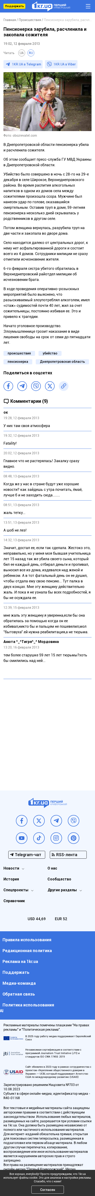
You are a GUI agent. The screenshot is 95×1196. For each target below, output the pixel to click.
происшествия (19, 353)
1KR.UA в (26, 64)
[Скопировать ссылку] (63, 386)
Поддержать (14, 6)
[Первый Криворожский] (51, 6)
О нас (52, 868)
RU (31, 53)
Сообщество (59, 879)
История (11, 879)
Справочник (14, 901)
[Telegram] (22, 386)
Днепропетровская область (62, 361)
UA (22, 53)
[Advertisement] (47, 731)
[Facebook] (8, 386)
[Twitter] (50, 386)
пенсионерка (18, 361)
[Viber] (36, 386)
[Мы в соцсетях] (21, 821)
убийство (50, 353)
